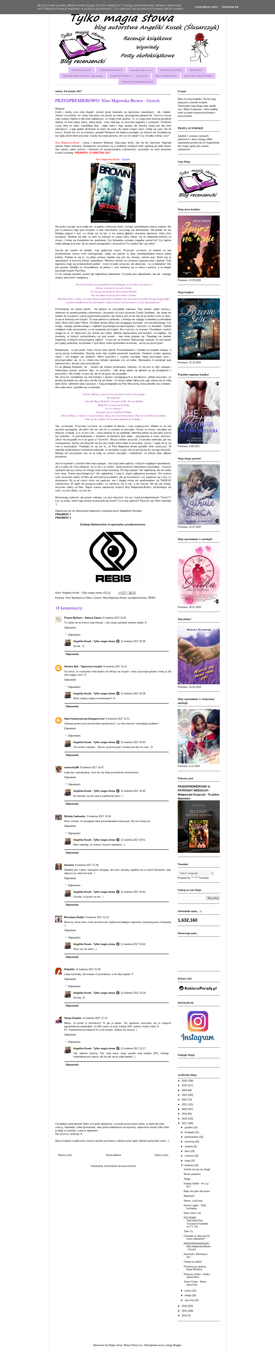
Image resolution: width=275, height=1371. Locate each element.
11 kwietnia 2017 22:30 (88, 969)
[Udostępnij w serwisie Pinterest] (134, 593)
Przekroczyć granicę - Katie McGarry (195, 1268)
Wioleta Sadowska (75, 816)
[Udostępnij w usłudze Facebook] (131, 593)
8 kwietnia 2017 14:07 (92, 767)
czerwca (189, 1155)
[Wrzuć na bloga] (124, 593)
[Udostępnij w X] (127, 593)
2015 (185, 1310)
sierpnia (189, 1146)
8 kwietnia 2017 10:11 (115, 666)
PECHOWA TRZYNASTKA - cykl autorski (83, 75)
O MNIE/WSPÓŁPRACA (111, 69)
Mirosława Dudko (74, 917)
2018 (185, 1118)
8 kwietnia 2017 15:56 (99, 816)
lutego (188, 1295)
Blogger (177, 1345)
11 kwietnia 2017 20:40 (133, 742)
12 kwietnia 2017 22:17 (133, 1048)
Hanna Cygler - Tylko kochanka (195, 1207)
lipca (187, 1151)
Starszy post (161, 1155)
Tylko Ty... (189, 1231)
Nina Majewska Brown (115, 597)
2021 (185, 1104)
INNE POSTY (196, 69)
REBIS (152, 597)
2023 (185, 1095)
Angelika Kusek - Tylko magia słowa (94, 641)
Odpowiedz (70, 627)
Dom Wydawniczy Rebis (79, 597)
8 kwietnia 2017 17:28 (86, 865)
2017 (185, 1123)
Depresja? (189, 1195)
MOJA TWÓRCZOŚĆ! (166, 75)
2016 (185, 1306)
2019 (185, 1113)
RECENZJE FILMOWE (171, 69)
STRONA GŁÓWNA (81, 69)
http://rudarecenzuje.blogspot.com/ (84, 718)
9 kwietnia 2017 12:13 (97, 917)
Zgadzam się (230, 7)
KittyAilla (69, 969)
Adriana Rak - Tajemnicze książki (83, 666)
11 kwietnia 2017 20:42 (133, 891)
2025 (185, 1085)
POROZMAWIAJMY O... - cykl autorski (129, 75)
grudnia (189, 1127)
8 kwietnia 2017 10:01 (114, 617)
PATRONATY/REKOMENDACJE (137, 81)
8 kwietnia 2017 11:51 (117, 718)
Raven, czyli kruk (193, 1200)
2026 (185, 1080)
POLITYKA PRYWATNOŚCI (198, 75)
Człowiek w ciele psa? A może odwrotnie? (197, 1237)
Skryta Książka (72, 1018)
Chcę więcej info (206, 7)
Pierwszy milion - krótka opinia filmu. (197, 1276)
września (190, 1141)
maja (188, 1160)
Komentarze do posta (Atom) (120, 1166)
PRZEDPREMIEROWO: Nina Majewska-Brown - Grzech (197, 1246)
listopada (190, 1132)
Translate (204, 877)
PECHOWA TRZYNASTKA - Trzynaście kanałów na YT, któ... (196, 1222)
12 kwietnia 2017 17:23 (94, 1018)
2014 (185, 1315)
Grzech (97, 597)
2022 (185, 1099)
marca (188, 1290)
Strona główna (113, 1155)
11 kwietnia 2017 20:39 (133, 641)
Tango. (187, 1178)
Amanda (69, 865)
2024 (185, 1090)
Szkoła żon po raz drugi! (197, 1169)
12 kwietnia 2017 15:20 (133, 992)
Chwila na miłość (193, 1261)
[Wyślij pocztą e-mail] (120, 593)
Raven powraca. (192, 1174)
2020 (185, 1109)
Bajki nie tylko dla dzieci (197, 1191)
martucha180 (71, 767)
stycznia (190, 1300)
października (192, 1137)
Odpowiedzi (74, 634)
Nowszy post (65, 1155)
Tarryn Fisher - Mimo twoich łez (195, 1283)
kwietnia (189, 1165)
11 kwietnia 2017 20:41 (133, 839)
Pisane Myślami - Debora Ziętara (83, 617)
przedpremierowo (137, 597)
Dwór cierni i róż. (193, 1213)
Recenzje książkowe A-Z (142, 69)
